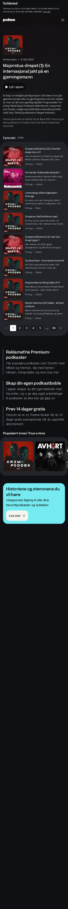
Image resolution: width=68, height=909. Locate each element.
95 (54, 328)
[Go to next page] (61, 328)
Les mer (46, 11)
